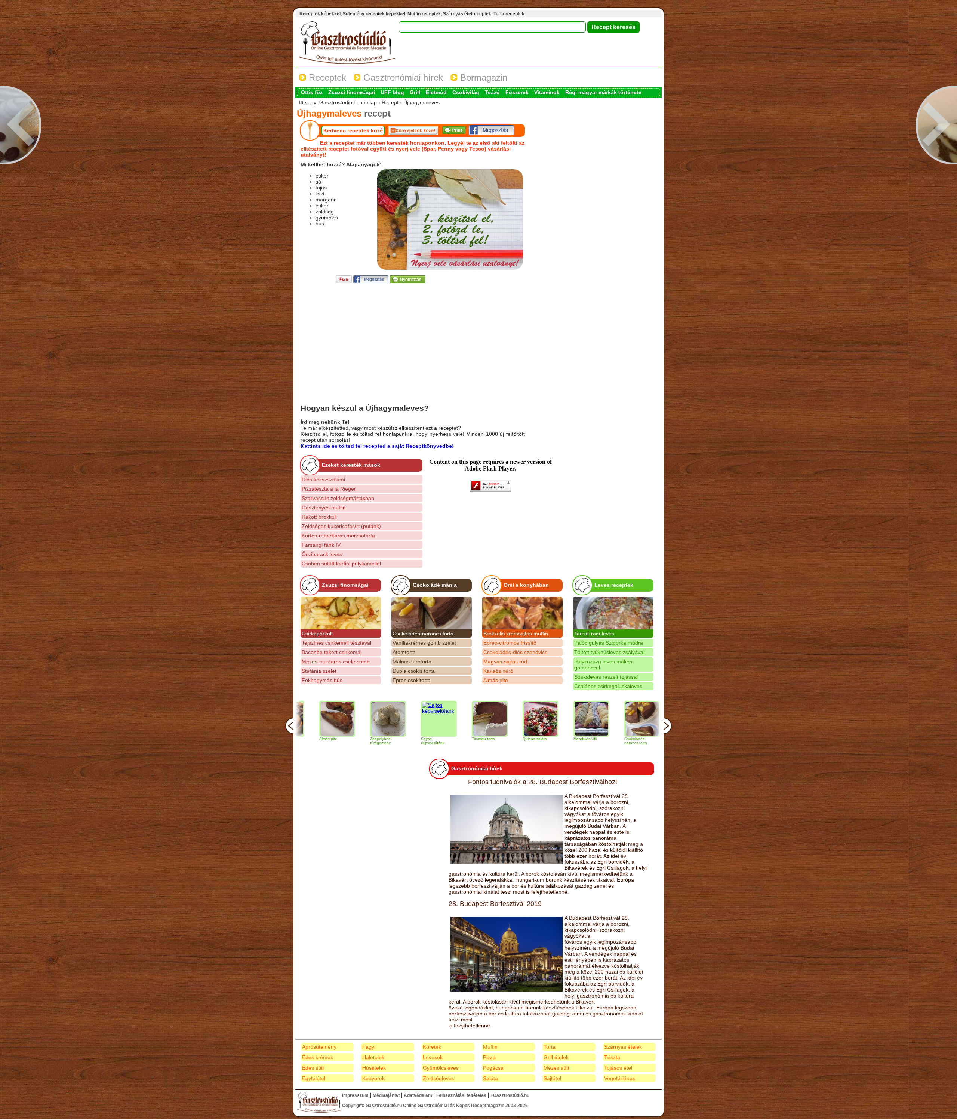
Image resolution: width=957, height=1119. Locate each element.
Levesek (433, 1057)
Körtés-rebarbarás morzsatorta (338, 536)
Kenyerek (373, 1078)
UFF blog (392, 92)
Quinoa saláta (483, 739)
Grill (415, 92)
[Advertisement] (413, 337)
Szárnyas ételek (623, 1047)
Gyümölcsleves (441, 1068)
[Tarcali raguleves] (613, 613)
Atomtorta (404, 652)
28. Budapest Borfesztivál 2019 (495, 903)
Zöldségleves (438, 1078)
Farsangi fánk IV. (322, 545)
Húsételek (374, 1068)
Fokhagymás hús (322, 680)
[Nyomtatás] (407, 281)
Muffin (490, 1047)
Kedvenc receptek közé (353, 130)
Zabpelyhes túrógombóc (329, 741)
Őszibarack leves (322, 554)
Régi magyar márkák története (603, 92)
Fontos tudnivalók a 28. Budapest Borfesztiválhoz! (542, 782)
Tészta (612, 1057)
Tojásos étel (618, 1068)
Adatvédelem (418, 1095)
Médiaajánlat (386, 1095)
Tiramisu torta (431, 739)
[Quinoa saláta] (489, 719)
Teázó (492, 92)
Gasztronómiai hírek (402, 78)
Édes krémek (317, 1057)
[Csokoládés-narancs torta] (431, 613)
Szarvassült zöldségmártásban (338, 498)
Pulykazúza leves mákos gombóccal (603, 665)
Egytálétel (313, 1078)
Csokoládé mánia (435, 585)
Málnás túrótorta (412, 662)
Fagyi (368, 1047)
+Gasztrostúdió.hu (509, 1095)
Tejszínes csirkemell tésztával (336, 643)
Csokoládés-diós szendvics (515, 652)
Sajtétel (552, 1078)
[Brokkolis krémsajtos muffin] (522, 613)
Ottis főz (312, 92)
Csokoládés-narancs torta (423, 633)
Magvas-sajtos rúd (505, 662)
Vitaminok (547, 92)
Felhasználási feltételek (461, 1095)
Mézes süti (556, 1068)
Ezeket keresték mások (351, 465)
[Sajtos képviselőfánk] (387, 719)
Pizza (489, 1057)
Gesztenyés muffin (324, 508)
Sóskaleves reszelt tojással (606, 677)
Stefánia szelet (319, 671)
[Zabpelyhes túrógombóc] (336, 719)
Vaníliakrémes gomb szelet (424, 643)
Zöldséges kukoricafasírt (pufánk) (341, 526)
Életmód (436, 92)
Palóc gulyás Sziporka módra (608, 643)
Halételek (373, 1057)
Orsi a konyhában (526, 585)
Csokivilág (465, 92)
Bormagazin (482, 78)
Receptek (326, 78)
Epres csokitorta (412, 680)
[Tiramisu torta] (438, 719)
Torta (550, 1047)
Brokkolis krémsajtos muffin (515, 633)
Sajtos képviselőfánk (381, 741)
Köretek (432, 1047)
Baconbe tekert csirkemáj (331, 652)
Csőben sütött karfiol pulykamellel (341, 564)
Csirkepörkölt (317, 633)
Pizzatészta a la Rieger (329, 489)
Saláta (490, 1078)
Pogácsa (493, 1068)
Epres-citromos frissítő (509, 643)
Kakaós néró (498, 671)
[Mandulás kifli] (540, 719)
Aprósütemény (319, 1047)
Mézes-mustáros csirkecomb (336, 662)
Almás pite (495, 680)
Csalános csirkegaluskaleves (608, 686)
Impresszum (355, 1095)
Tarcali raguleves (594, 633)
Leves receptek (613, 585)
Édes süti (313, 1068)
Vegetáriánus (619, 1078)
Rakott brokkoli (319, 517)
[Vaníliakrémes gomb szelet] (641, 719)
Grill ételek (556, 1057)
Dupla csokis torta (414, 671)
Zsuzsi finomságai (351, 92)
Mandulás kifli (533, 739)
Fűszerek (517, 92)
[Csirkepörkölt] (341, 613)
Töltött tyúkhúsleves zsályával (609, 652)
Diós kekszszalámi (323, 480)
